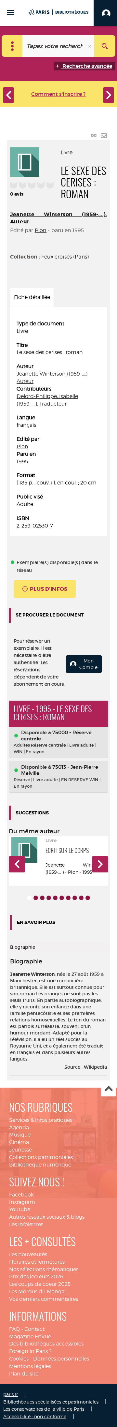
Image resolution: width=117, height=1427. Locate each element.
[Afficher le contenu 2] (35, 898)
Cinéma (19, 1142)
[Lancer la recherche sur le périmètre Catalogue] (104, 46)
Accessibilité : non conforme (34, 1416)
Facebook (21, 1195)
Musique (20, 1135)
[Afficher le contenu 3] (42, 898)
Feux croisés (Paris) (65, 257)
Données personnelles (61, 1359)
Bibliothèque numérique (40, 1165)
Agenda (19, 1127)
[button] (17, 864)
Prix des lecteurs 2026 (36, 1276)
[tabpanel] (58, 425)
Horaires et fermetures (37, 1262)
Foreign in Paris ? (30, 1351)
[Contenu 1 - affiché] (29, 898)
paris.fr (10, 1394)
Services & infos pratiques (40, 1120)
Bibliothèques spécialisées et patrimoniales (50, 1402)
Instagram (22, 1202)
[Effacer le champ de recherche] (90, 46)
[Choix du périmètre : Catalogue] (12, 46)
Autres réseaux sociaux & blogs (46, 1217)
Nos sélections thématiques (43, 1269)
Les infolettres (26, 1224)
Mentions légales (30, 1366)
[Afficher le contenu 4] (48, 898)
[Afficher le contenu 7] (68, 898)
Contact (34, 1329)
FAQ (14, 1329)
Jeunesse (20, 1150)
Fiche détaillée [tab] (32, 297)
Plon (41, 230)
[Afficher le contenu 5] (55, 898)
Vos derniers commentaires (43, 1299)
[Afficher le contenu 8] (74, 898)
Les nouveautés (28, 1254)
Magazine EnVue (30, 1336)
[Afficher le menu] (10, 13)
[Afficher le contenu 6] (61, 898)
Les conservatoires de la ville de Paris (43, 1409)
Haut (108, 1089)
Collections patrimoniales (41, 1157)
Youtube (19, 1209)
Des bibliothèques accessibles (46, 1344)
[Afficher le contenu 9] (81, 898)
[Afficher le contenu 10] (87, 898)
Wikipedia (95, 1067)
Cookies (19, 1359)
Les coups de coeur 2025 (40, 1284)
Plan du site (23, 1374)
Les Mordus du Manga (36, 1291)
